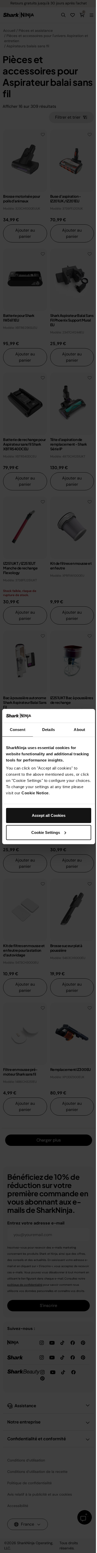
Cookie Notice (35, 793)
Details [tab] (48, 729)
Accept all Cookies (48, 815)
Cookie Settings (45, 832)
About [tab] (79, 729)
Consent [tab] (17, 729)
